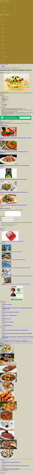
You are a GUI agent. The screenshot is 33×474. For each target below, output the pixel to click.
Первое (3, 24)
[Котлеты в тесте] (8, 410)
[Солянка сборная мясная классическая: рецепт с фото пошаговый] (8, 381)
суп (31, 341)
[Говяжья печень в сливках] (8, 448)
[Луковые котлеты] (6, 391)
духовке (14, 340)
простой (15, 341)
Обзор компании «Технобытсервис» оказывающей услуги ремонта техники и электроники (16, 267)
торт (3, 342)
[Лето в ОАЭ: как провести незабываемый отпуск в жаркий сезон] (6, 250)
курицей (22, 340)
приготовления (11, 341)
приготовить (6, 341)
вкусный (6, 340)
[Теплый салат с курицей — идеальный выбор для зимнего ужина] (8, 203)
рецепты (21, 341)
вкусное (1, 340)
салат (24, 341)
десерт (12, 340)
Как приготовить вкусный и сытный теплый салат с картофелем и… (14, 192)
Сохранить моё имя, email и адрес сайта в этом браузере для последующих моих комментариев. (16, 222)
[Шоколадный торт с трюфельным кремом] (7, 439)
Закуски (3, 44)
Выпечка (3, 36)
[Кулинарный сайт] (4, 15)
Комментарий (2, 216)
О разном (3, 52)
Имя (1, 217)
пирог (29, 340)
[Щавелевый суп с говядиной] (7, 362)
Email (1, 219)
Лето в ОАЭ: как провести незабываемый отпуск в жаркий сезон (12, 251)
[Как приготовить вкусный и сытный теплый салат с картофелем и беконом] (8, 190)
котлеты (19, 340)
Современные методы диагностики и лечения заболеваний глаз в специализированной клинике (17, 275)
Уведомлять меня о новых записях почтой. (8, 225)
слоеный (30, 341)
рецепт (18, 341)
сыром (1, 342)
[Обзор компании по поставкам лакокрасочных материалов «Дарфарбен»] (6, 258)
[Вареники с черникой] (7, 429)
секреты (27, 341)
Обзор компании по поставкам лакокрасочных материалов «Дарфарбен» (13, 259)
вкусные (3, 340)
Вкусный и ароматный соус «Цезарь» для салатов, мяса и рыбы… (13, 179)
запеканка (17, 340)
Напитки (3, 48)
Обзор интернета (6, 56)
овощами (28, 340)
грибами (9, 340)
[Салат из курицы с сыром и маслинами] (7, 458)
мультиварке (25, 340)
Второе (3, 28)
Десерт (3, 40)
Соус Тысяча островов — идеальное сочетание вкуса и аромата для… (13, 241)
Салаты (3, 32)
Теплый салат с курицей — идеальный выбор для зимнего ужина (13, 205)
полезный (1, 341)
